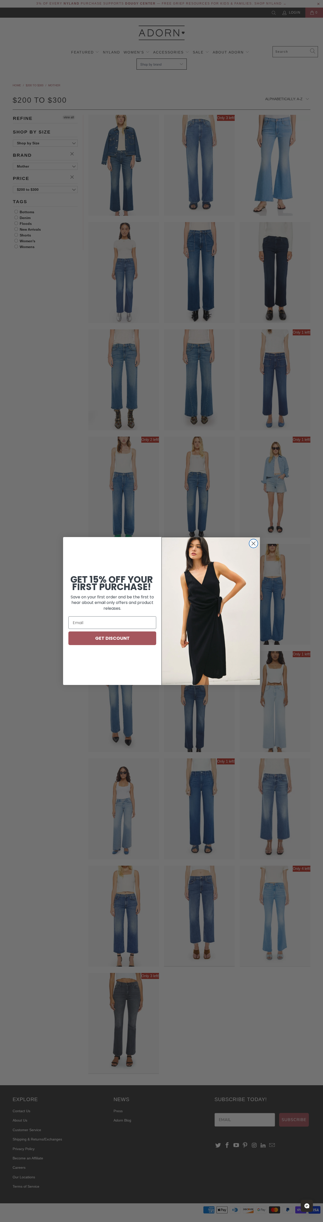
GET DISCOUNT (112, 638)
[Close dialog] (253, 543)
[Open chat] (307, 1206)
